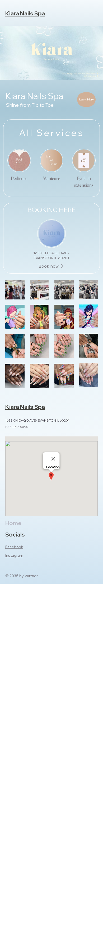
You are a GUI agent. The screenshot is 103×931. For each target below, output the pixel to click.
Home (13, 523)
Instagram (14, 555)
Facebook (14, 546)
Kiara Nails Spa (25, 13)
